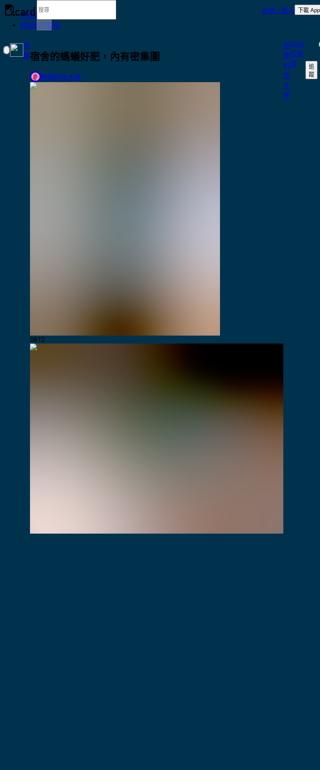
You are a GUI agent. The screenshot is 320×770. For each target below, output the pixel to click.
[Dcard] (20, 10)
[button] (278, 10)
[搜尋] (44, 25)
